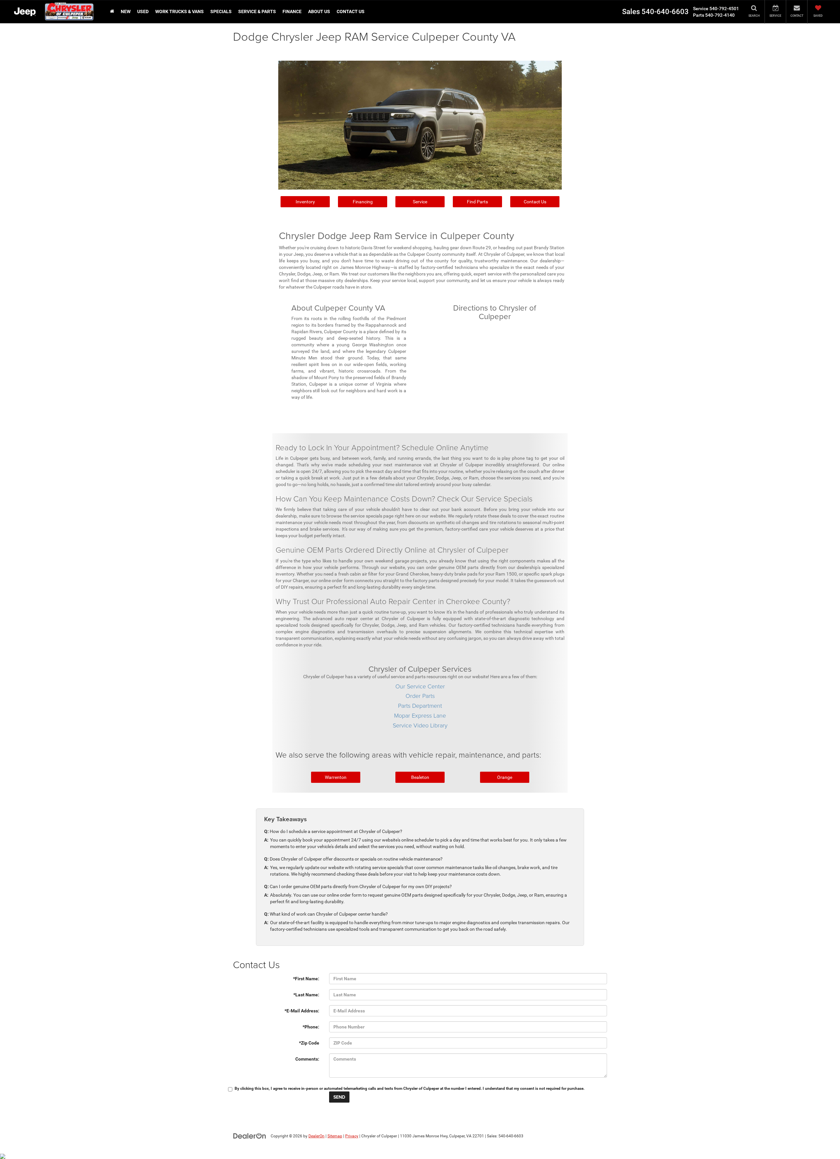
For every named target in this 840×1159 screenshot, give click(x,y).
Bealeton (420, 777)
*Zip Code (309, 1043)
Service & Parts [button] (257, 11)
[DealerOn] (249, 1135)
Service (420, 201)
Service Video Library (420, 725)
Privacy (351, 1136)
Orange (504, 777)
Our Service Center (420, 686)
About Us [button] (319, 11)
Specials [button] (221, 11)
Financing (363, 201)
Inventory (305, 201)
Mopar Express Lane (420, 715)
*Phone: (311, 1026)
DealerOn (316, 1136)
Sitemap (334, 1136)
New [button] (126, 11)
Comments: (307, 1059)
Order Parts (420, 696)
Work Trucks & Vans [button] (179, 11)
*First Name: (306, 978)
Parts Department (420, 705)
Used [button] (143, 11)
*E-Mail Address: (301, 1010)
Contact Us (535, 201)
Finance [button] (292, 11)
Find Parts (477, 201)
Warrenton (335, 777)
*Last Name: (306, 994)
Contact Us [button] (351, 11)
